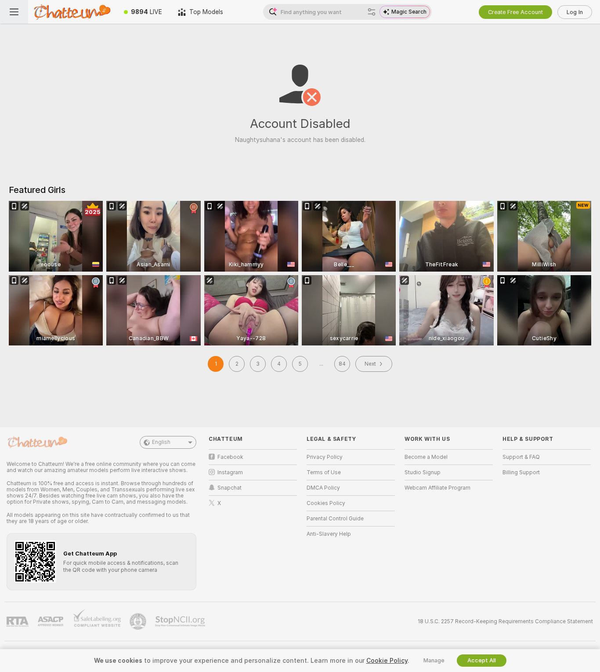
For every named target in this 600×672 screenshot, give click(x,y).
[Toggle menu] (14, 12)
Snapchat (229, 488)
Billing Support (521, 472)
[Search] (371, 12)
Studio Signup (423, 472)
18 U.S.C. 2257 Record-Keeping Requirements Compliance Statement (505, 621)
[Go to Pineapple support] (139, 621)
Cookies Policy (326, 503)
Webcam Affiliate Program (437, 488)
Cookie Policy (387, 660)
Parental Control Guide (335, 519)
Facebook (230, 457)
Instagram (230, 472)
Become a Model (426, 457)
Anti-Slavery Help (329, 534)
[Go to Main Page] (72, 12)
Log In (575, 12)
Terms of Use (324, 472)
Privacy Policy (325, 457)
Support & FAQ (521, 457)
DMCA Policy (323, 488)
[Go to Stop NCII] (181, 621)
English (161, 442)
